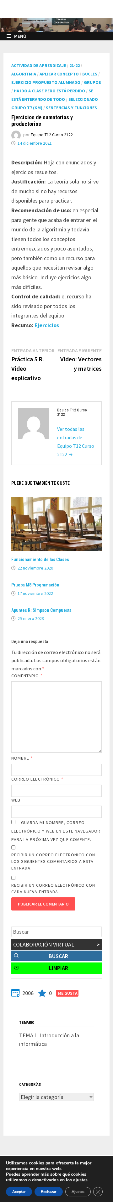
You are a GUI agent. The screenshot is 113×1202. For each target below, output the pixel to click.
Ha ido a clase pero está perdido (49, 91)
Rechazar (48, 1191)
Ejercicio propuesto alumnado (45, 82)
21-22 (74, 65)
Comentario (27, 675)
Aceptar (19, 1191)
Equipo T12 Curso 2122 (52, 134)
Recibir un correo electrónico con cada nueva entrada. (53, 888)
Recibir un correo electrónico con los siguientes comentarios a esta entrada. (53, 861)
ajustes (80, 1180)
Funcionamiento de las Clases (40, 559)
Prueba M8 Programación (35, 584)
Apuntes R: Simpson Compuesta (41, 610)
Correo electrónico (37, 779)
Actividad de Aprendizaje (38, 65)
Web (15, 800)
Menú (20, 36)
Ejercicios (47, 325)
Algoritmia (23, 74)
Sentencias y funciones (71, 108)
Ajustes (78, 1191)
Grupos (92, 82)
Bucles (89, 74)
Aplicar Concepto (59, 74)
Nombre (22, 758)
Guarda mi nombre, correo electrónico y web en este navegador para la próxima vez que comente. (56, 831)
